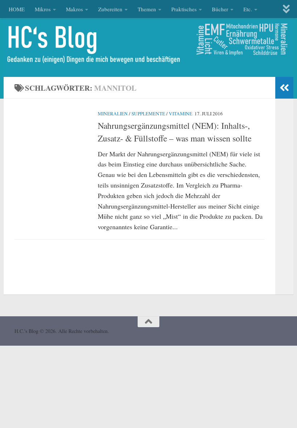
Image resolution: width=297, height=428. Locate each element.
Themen (147, 9)
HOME (17, 9)
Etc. (247, 9)
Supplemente (148, 113)
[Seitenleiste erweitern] (284, 88)
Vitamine (180, 113)
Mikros (43, 9)
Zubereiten (110, 9)
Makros (74, 9)
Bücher (220, 9)
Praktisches (184, 9)
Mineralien (113, 113)
